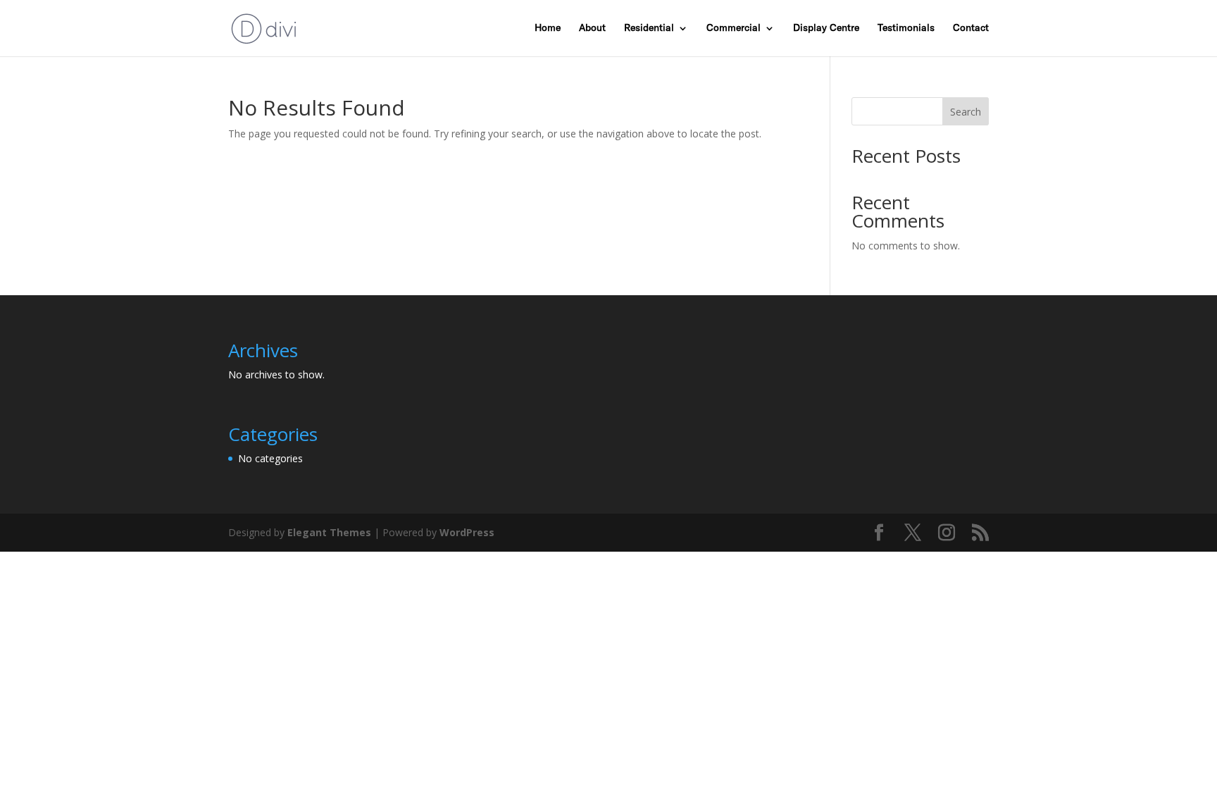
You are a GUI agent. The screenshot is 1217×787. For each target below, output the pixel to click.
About (592, 28)
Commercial (733, 28)
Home (548, 28)
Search (965, 111)
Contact (971, 28)
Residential (649, 28)
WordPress (466, 532)
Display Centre (826, 28)
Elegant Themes (329, 532)
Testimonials (906, 28)
